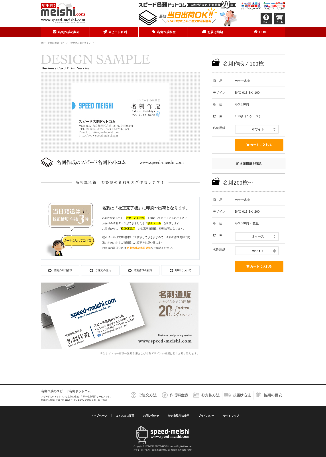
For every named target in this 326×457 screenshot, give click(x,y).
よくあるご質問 (125, 415)
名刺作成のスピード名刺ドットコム (66, 391)
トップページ (99, 415)
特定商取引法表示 (178, 415)
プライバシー (206, 415)
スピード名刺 (117, 32)
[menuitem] (65, 32)
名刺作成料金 (166, 32)
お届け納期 (215, 32)
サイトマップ (231, 415)
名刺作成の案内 (69, 32)
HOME (264, 32)
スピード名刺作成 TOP (52, 43)
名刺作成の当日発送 (139, 247)
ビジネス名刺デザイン (80, 43)
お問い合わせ (151, 415)
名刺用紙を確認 (250, 163)
